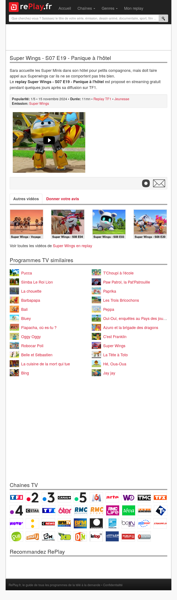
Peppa (108, 309)
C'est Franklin (114, 336)
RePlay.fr (15, 585)
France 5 (80, 497)
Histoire (144, 536)
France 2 (32, 497)
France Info (32, 523)
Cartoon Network (48, 536)
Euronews (96, 523)
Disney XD (64, 536)
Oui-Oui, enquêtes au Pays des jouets (135, 318)
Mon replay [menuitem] (133, 8)
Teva (128, 510)
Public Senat (128, 536)
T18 (160, 510)
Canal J (32, 536)
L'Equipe (160, 523)
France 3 (48, 497)
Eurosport (144, 523)
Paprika (109, 291)
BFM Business (80, 523)
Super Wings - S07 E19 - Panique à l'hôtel (60, 57)
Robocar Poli (32, 345)
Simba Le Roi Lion (37, 282)
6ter (64, 510)
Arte (112, 497)
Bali (24, 309)
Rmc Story (96, 510)
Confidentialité (113, 585)
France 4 (16, 510)
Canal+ (64, 497)
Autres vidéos (26, 199)
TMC (144, 497)
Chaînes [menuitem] (85, 8)
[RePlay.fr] (32, 6)
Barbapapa (30, 300)
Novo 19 (16, 523)
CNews (48, 523)
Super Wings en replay (72, 245)
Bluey (26, 318)
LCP (112, 536)
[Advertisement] (88, 37)
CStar (33, 510)
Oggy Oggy (31, 336)
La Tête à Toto (115, 354)
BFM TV (64, 523)
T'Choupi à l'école (118, 273)
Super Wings (39, 103)
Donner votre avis (62, 199)
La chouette (31, 291)
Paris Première (144, 510)
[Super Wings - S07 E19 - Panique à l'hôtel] (49, 142)
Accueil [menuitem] (64, 8)
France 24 (112, 523)
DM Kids (80, 536)
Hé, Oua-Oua (114, 363)
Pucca (26, 273)
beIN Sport (128, 523)
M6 (96, 497)
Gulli (16, 536)
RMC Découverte (80, 510)
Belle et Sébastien (36, 354)
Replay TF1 (102, 98)
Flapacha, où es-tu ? (39, 327)
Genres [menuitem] (108, 8)
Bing (25, 373)
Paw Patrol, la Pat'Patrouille (126, 282)
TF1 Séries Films (48, 510)
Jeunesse (121, 98)
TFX (160, 497)
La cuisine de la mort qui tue (45, 363)
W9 (128, 497)
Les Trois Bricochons (121, 300)
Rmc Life (112, 510)
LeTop (96, 536)
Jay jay (109, 373)
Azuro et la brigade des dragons (130, 327)
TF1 (16, 497)
